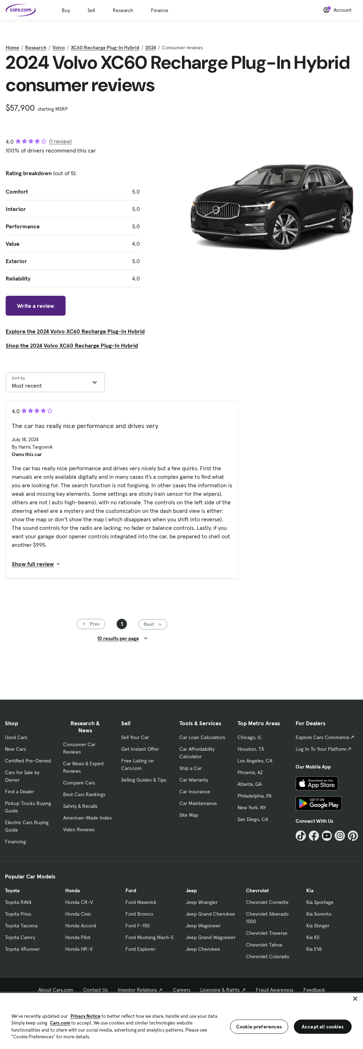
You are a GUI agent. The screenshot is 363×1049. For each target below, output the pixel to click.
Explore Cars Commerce (323, 737)
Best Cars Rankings (84, 794)
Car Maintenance (198, 803)
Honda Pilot (77, 937)
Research (123, 10)
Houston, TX (251, 749)
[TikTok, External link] (301, 836)
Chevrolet (257, 890)
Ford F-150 (137, 925)
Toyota (12, 890)
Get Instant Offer (140, 749)
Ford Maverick (140, 902)
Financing (15, 841)
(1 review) (60, 141)
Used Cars (16, 737)
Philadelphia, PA (255, 796)
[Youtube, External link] (327, 836)
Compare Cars (79, 782)
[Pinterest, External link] (353, 836)
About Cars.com (55, 990)
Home (12, 47)
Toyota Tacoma (21, 925)
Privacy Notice (85, 1016)
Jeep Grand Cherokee (210, 914)
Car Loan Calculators (202, 737)
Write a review (35, 305)
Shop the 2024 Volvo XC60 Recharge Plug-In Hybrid (72, 345)
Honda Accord (80, 925)
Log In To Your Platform (321, 749)
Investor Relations (137, 990)
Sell (91, 10)
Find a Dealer (19, 791)
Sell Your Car (135, 737)
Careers (181, 990)
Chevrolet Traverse (266, 933)
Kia (309, 890)
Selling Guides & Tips (143, 780)
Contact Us (95, 990)
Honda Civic (78, 914)
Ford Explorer (140, 949)
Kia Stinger (317, 925)
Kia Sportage (320, 902)
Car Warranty (193, 780)
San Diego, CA (253, 819)
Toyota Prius (18, 914)
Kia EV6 (314, 949)
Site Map (188, 815)
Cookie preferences (259, 1026)
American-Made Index (87, 818)
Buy (66, 10)
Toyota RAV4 (18, 902)
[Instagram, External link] (340, 836)
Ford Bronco (139, 914)
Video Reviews (79, 829)
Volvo (58, 47)
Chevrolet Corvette (267, 902)
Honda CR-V (79, 902)
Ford (130, 890)
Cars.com (60, 1023)
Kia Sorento (318, 914)
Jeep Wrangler (202, 902)
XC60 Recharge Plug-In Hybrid (105, 47)
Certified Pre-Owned (28, 760)
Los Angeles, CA (255, 760)
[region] (181, 1020)
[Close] (355, 998)
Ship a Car (190, 768)
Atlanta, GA (250, 784)
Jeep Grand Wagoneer (210, 937)
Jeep (191, 890)
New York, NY (252, 807)
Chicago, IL (250, 737)
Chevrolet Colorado (267, 956)
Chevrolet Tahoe (264, 945)
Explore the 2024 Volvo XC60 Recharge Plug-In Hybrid (75, 331)
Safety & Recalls (80, 806)
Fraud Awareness (275, 990)
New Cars (15, 749)
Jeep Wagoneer (203, 925)
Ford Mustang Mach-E (149, 937)
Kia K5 (312, 937)
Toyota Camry (20, 937)
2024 (150, 47)
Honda (72, 890)
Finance (159, 10)
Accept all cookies (323, 1026)
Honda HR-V (79, 949)
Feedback (314, 990)
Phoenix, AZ (250, 772)
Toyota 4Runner (22, 949)
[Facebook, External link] (314, 836)
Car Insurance (194, 791)
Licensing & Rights (220, 990)
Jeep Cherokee (203, 949)
